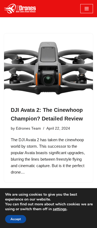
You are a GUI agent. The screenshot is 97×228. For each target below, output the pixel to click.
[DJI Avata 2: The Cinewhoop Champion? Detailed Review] (48, 66)
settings (60, 209)
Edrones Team (28, 128)
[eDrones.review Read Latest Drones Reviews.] (20, 8)
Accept (16, 219)
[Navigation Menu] (86, 8)
